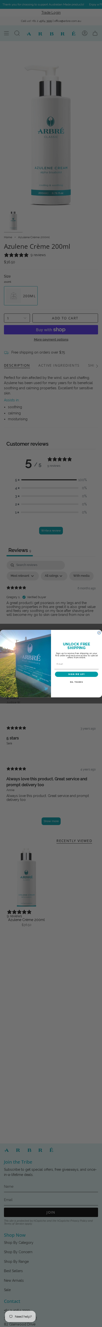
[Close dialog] (99, 632)
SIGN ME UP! (76, 674)
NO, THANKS (76, 682)
